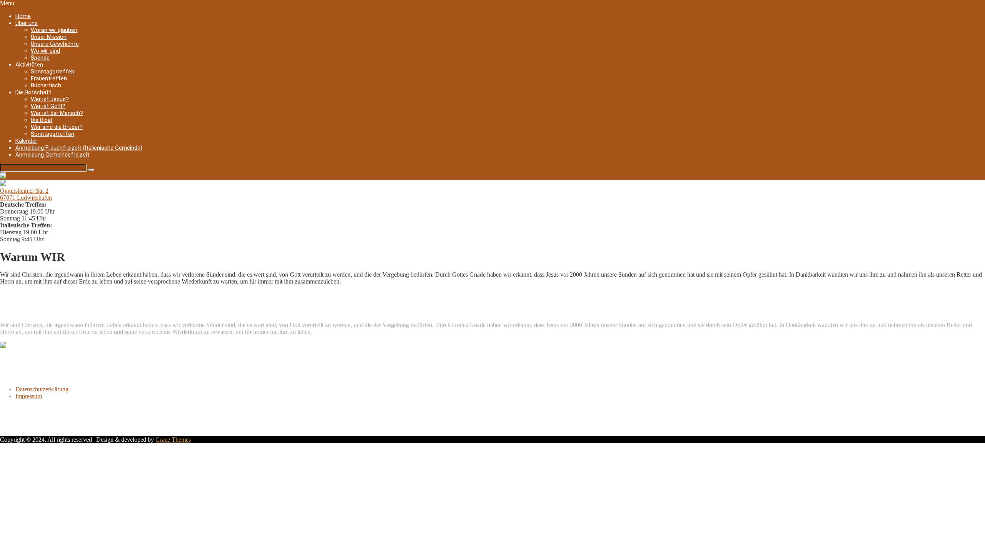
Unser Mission (49, 36)
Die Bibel (41, 120)
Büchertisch (46, 85)
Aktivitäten (29, 64)
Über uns (26, 23)
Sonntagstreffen (52, 71)
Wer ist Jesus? (50, 99)
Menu (7, 3)
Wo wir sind (45, 50)
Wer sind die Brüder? (57, 126)
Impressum (28, 396)
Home (23, 16)
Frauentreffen (49, 78)
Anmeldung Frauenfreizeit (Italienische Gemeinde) (78, 147)
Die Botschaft (33, 92)
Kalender (26, 140)
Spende (40, 57)
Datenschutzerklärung (41, 389)
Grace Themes (173, 439)
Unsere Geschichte (55, 43)
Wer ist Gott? (48, 106)
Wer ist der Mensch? (57, 113)
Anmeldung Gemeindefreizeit (52, 154)
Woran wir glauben (54, 30)
